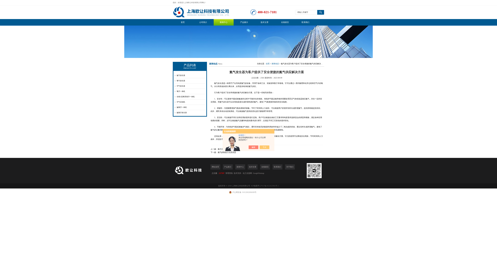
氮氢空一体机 (182, 107)
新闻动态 (275, 64)
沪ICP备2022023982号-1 (269, 186)
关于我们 (290, 167)
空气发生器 (181, 86)
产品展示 (244, 22)
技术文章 (264, 22)
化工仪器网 (247, 173)
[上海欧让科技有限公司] (211, 12)
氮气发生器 (181, 75)
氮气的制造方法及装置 (227, 152)
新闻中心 (224, 22)
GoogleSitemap (258, 173)
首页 (183, 22)
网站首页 (215, 167)
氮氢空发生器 (182, 113)
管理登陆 (229, 173)
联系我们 (305, 22)
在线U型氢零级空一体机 (186, 97)
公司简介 (203, 22)
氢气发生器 (181, 81)
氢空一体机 (181, 91)
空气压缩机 (181, 102)
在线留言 (285, 22)
